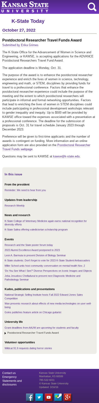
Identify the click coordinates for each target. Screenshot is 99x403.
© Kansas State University (54, 383)
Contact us (9, 373)
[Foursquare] (58, 397)
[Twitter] (39, 397)
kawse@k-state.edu (66, 156)
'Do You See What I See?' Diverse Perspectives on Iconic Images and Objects (48, 270)
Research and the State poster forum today (29, 245)
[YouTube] (48, 397)
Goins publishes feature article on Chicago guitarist (33, 312)
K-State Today (28, 21)
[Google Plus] (67, 397)
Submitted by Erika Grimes (20, 45)
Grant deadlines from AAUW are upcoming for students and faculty (42, 327)
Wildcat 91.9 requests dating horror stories (28, 348)
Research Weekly (15, 205)
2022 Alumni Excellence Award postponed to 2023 (32, 250)
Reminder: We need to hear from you (25, 190)
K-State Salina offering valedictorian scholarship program (36, 229)
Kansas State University (42, 7)
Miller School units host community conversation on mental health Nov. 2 (45, 265)
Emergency (9, 377)
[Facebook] (29, 397)
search (92, 7)
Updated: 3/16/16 (48, 387)
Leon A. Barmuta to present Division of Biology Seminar (35, 255)
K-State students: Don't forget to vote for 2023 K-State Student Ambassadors (47, 260)
